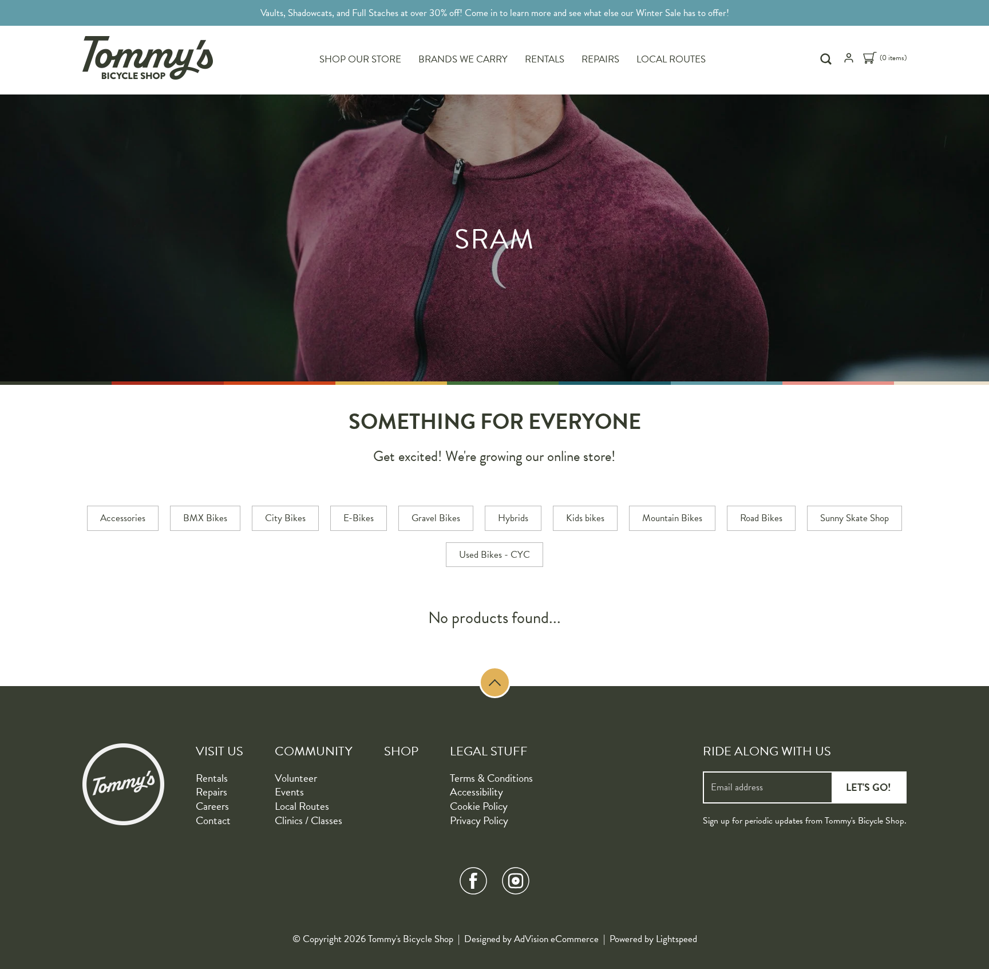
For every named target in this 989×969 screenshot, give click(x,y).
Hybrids (513, 518)
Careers (212, 806)
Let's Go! (868, 787)
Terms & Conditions (491, 778)
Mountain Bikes (672, 518)
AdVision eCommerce (556, 939)
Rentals (544, 59)
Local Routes (671, 59)
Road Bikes (761, 518)
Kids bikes (585, 518)
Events (289, 791)
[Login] (849, 60)
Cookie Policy (479, 806)
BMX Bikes (205, 518)
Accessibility (476, 791)
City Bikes (285, 518)
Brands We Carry (463, 59)
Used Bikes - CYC (494, 554)
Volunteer (296, 778)
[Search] (827, 59)
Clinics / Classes (308, 820)
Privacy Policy (479, 820)
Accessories (122, 518)
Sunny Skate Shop (854, 518)
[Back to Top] (495, 682)
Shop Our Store (360, 59)
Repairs (600, 59)
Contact (213, 820)
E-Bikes (358, 518)
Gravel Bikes (436, 518)
